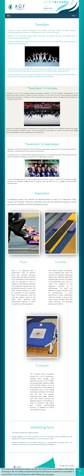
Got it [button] (80, 472)
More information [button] (48, 474)
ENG (73, 16)
